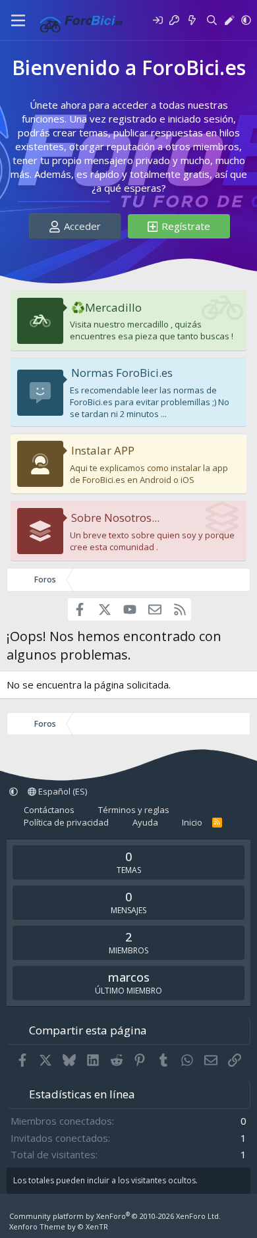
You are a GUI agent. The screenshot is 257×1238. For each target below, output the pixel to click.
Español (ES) (61, 791)
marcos (129, 977)
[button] (246, 20)
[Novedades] (192, 20)
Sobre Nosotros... (115, 517)
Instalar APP (102, 450)
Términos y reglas (133, 810)
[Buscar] (211, 20)
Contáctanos (49, 810)
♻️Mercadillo (106, 307)
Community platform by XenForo (115, 1216)
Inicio (192, 822)
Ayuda (145, 822)
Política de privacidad (66, 822)
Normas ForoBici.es (122, 372)
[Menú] (18, 20)
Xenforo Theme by (58, 1226)
